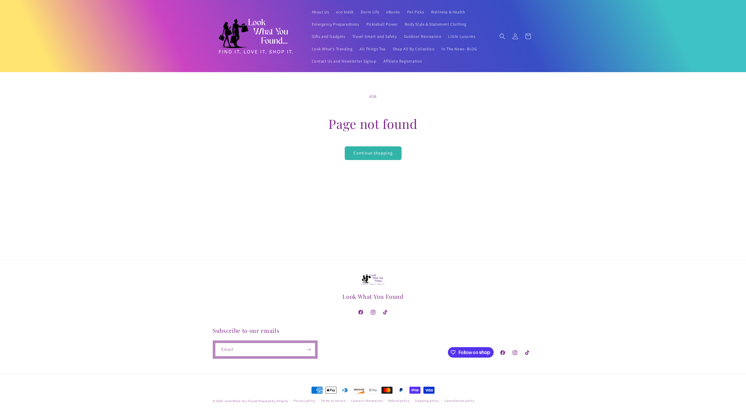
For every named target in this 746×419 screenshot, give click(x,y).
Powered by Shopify (273, 401)
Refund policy (398, 401)
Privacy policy (304, 401)
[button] (502, 36)
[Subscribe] (308, 349)
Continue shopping (373, 153)
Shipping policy (427, 401)
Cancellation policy (459, 401)
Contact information (367, 401)
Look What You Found (241, 401)
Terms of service (333, 401)
